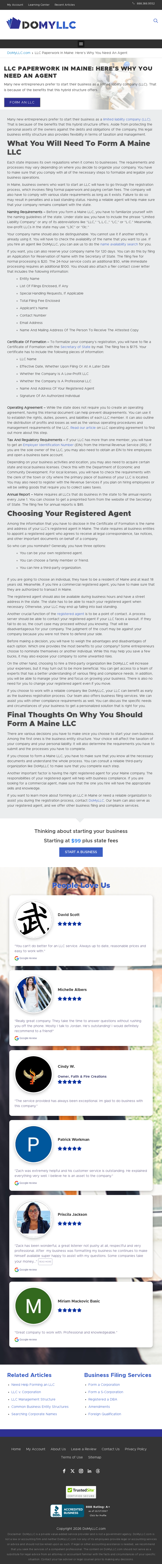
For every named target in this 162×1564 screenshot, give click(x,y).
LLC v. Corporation (26, 1392)
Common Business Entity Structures (40, 1406)
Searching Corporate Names (34, 1414)
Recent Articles (65, 5)
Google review (28, 958)
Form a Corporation (104, 1384)
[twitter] (72, 1471)
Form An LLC (22, 102)
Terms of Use (72, 1457)
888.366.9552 (146, 3)
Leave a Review (83, 1449)
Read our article (83, 427)
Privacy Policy (136, 1449)
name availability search (119, 244)
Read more (45, 1262)
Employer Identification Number (48, 445)
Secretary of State (75, 347)
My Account (15, 5)
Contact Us (111, 1449)
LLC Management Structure (33, 1399)
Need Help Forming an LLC (33, 1384)
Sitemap (94, 1457)
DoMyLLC (96, 800)
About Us (58, 1449)
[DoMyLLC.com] (42, 24)
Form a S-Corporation (105, 1392)
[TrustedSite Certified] (81, 1492)
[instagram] (81, 1471)
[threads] (98, 1471)
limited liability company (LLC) (126, 119)
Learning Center (39, 5)
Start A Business (81, 852)
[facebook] (64, 1471)
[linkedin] (89, 1471)
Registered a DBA (102, 1399)
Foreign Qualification (104, 1414)
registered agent (70, 614)
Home (16, 1449)
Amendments (99, 1406)
